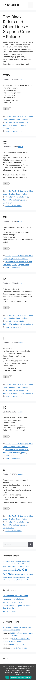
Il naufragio (28, 566)
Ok (7, 677)
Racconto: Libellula (10, 611)
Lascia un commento (13, 131)
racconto (9, 577)
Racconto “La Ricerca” (18, 648)
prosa (31, 574)
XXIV (6, 75)
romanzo (15, 577)
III (4, 338)
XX (5, 142)
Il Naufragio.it (11, 4)
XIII (5, 217)
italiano (5, 125)
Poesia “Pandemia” (17, 645)
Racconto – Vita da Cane (12, 602)
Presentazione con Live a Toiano (15, 596)
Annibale (6, 627)
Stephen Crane (8, 128)
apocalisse (6, 561)
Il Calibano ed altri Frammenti (13, 566)
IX (4, 408)
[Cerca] (30, 544)
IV (4, 279)
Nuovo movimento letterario (13, 599)
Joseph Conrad (11, 570)
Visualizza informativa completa (21, 677)
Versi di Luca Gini (23, 580)
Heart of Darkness (13, 563)
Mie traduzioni (14, 125)
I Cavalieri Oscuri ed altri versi (16, 122)
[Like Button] (5, 108)
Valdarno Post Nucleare (10, 580)
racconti (5, 577)
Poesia (8, 116)
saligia (19, 577)
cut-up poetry (12, 561)
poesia (23, 125)
